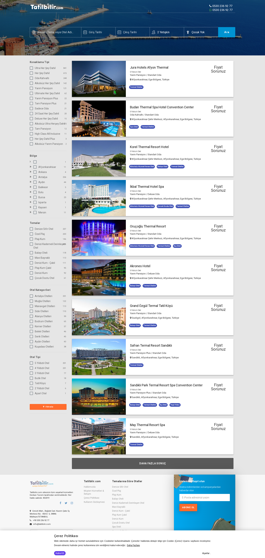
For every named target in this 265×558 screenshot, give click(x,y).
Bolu (40, 192)
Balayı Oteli (41, 252)
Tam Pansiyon (43, 128)
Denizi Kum (41, 273)
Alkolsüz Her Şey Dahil (47, 83)
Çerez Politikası (91, 498)
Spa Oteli (116, 527)
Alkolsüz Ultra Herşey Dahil (50, 123)
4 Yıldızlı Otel (42, 368)
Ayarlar (205, 553)
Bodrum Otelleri (44, 321)
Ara (226, 32)
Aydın (41, 182)
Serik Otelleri (42, 336)
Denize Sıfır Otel (44, 228)
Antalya (42, 177)
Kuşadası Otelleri (44, 346)
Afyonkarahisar (47, 167)
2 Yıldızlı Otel (42, 388)
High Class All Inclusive (47, 133)
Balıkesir (43, 187)
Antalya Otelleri (43, 296)
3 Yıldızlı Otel (42, 373)
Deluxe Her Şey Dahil (46, 118)
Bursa (41, 197)
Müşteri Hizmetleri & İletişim (94, 492)
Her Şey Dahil (42, 73)
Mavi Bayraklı (42, 257)
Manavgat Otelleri (45, 306)
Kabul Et (60, 553)
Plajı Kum (40, 239)
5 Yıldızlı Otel (42, 363)
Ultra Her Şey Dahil (45, 68)
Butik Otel (40, 378)
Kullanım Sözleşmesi (94, 502)
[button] (152, 79)
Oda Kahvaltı (42, 78)
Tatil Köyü (40, 383)
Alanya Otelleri (43, 316)
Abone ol (188, 507)
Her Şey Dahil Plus (45, 138)
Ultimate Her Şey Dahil (47, 93)
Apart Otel (41, 393)
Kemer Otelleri (43, 326)
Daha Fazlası (133, 545)
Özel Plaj (40, 234)
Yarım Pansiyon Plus (46, 98)
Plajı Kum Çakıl (43, 267)
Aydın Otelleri (42, 341)
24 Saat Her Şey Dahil (47, 113)
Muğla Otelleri (42, 301)
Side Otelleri (41, 311)
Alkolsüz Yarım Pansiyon (49, 143)
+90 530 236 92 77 (40, 520)
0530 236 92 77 (222, 6)
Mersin (42, 212)
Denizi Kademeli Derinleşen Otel (49, 246)
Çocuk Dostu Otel (44, 278)
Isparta (42, 202)
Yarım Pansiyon (44, 88)
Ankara (42, 172)
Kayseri (42, 207)
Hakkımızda (90, 487)
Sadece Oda (42, 108)
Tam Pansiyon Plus (45, 103)
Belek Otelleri (42, 331)
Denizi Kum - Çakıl (45, 262)
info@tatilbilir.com (42, 524)
